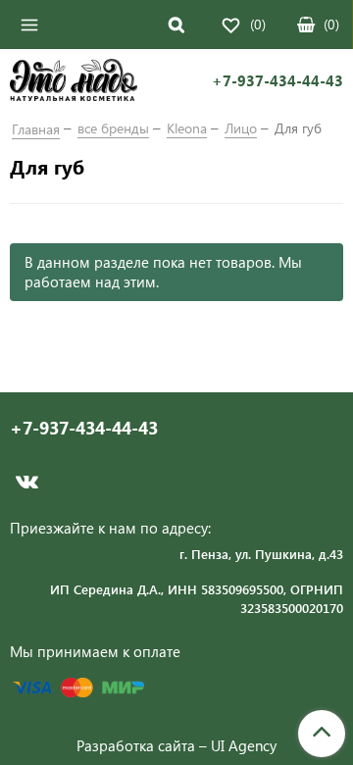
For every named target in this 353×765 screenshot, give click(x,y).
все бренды (113, 128)
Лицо (241, 128)
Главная (36, 129)
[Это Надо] (73, 82)
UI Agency (244, 745)
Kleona (187, 128)
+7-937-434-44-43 (277, 81)
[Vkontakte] (27, 482)
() (331, 24)
